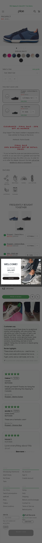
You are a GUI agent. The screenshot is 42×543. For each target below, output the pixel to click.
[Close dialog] (40, 260)
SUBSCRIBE (11, 278)
